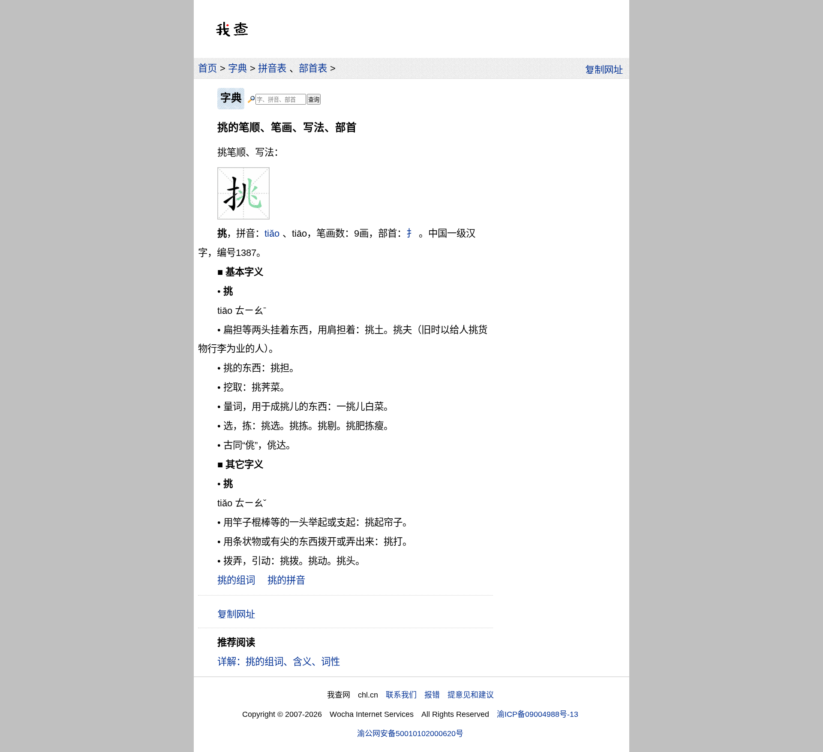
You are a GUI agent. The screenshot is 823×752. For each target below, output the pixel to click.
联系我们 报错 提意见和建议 (440, 695)
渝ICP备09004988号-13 (537, 714)
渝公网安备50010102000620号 (410, 733)
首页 (207, 68)
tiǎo (271, 233)
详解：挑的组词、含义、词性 (278, 661)
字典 (237, 68)
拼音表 (272, 68)
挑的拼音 (286, 580)
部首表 (313, 68)
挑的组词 (236, 580)
